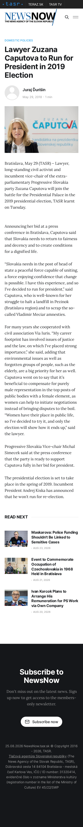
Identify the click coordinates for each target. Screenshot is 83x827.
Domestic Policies (19, 40)
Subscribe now (45, 721)
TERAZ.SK (35, 4)
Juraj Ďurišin (34, 89)
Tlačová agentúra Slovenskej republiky (38, 756)
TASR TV (55, 4)
